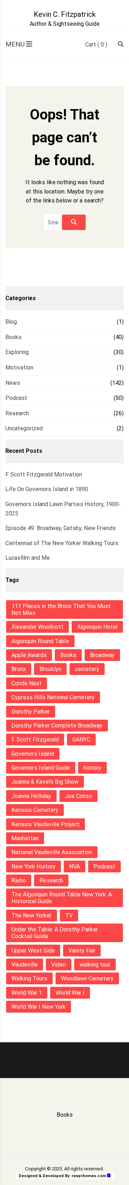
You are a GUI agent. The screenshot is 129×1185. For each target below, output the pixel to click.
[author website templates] (109, 1175)
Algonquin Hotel (97, 626)
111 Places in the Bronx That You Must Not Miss (61, 609)
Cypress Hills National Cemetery (53, 697)
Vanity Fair (81, 950)
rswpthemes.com (89, 1176)
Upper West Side (33, 950)
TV (69, 915)
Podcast (16, 398)
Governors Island (32, 753)
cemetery (87, 669)
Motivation (19, 367)
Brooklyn (50, 669)
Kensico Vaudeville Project (45, 824)
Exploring (17, 352)
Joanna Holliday (31, 796)
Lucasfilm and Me (27, 557)
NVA (74, 866)
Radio (18, 880)
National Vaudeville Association (51, 852)
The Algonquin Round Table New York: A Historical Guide (61, 898)
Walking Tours (29, 978)
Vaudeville (24, 964)
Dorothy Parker (30, 711)
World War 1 (26, 992)
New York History (33, 866)
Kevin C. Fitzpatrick (65, 14)
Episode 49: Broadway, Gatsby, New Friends (60, 528)
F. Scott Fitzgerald (35, 739)
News (12, 383)
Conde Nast (26, 683)
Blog (11, 321)
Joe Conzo (78, 796)
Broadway (102, 655)
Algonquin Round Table (40, 641)
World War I (70, 992)
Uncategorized (24, 428)
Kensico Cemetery (34, 810)
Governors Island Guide (40, 767)
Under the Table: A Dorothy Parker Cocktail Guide (54, 933)
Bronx (18, 669)
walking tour (95, 964)
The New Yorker (31, 915)
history (92, 767)
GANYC (81, 739)
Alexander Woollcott (37, 626)
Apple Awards (29, 655)
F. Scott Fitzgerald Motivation (43, 474)
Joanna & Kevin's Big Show (44, 781)
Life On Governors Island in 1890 (46, 489)
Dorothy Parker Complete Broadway (56, 725)
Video (58, 964)
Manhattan (25, 838)
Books (13, 337)
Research (17, 413)
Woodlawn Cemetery (87, 978)
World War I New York (38, 1006)
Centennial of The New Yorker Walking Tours (61, 543)
